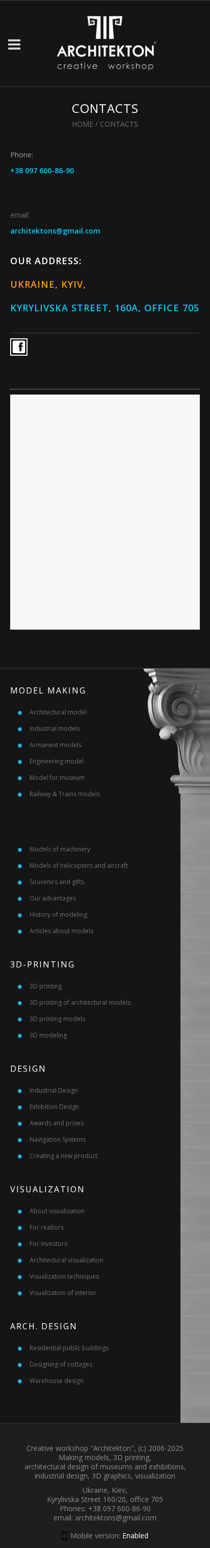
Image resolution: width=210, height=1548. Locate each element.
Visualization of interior (63, 1292)
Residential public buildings (69, 1348)
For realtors (47, 1227)
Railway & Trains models (65, 794)
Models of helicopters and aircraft (79, 865)
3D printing (46, 986)
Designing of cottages (61, 1364)
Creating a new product (63, 1155)
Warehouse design (57, 1380)
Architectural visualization (66, 1260)
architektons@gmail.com (55, 231)
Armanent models (56, 745)
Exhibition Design (54, 1106)
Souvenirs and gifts (57, 881)
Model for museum (57, 777)
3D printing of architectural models (80, 1002)
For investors (48, 1243)
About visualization (57, 1211)
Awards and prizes (57, 1123)
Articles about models (61, 931)
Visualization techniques (64, 1276)
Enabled (135, 1535)
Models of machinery (60, 849)
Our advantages (53, 898)
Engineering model (57, 761)
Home (82, 124)
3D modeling (48, 1035)
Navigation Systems (58, 1139)
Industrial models (55, 728)
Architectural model (58, 712)
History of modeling (58, 914)
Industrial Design (54, 1090)
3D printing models (57, 1018)
